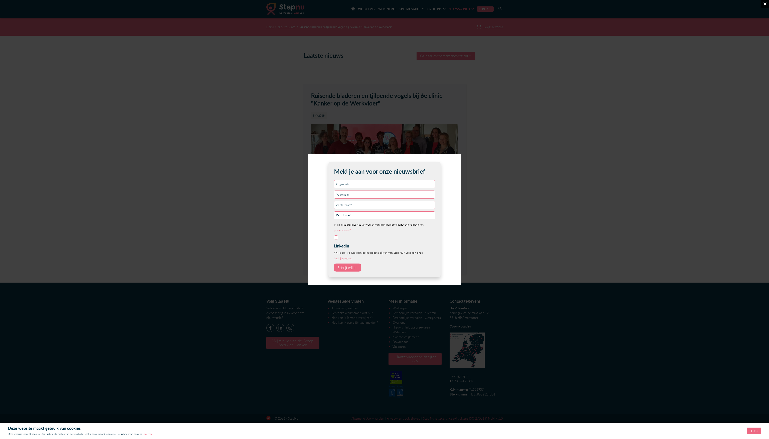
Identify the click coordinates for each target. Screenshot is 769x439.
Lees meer (148, 433)
